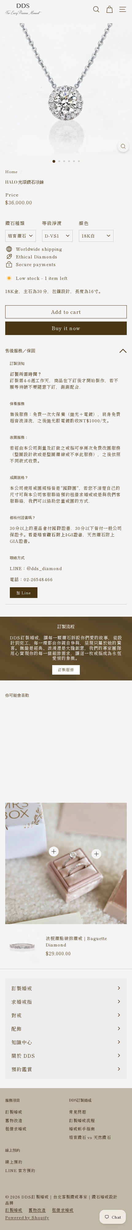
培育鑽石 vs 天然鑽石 (90, 1137)
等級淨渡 (52, 223)
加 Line (23, 592)
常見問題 (77, 1112)
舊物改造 (13, 1120)
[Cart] (109, 9)
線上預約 (13, 1162)
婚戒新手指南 (82, 1129)
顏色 (84, 223)
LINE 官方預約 (20, 1170)
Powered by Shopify (27, 1217)
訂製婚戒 (13, 1112)
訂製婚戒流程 (82, 1120)
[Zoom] (123, 146)
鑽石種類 (15, 223)
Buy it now (66, 328)
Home (11, 171)
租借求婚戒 (16, 1129)
